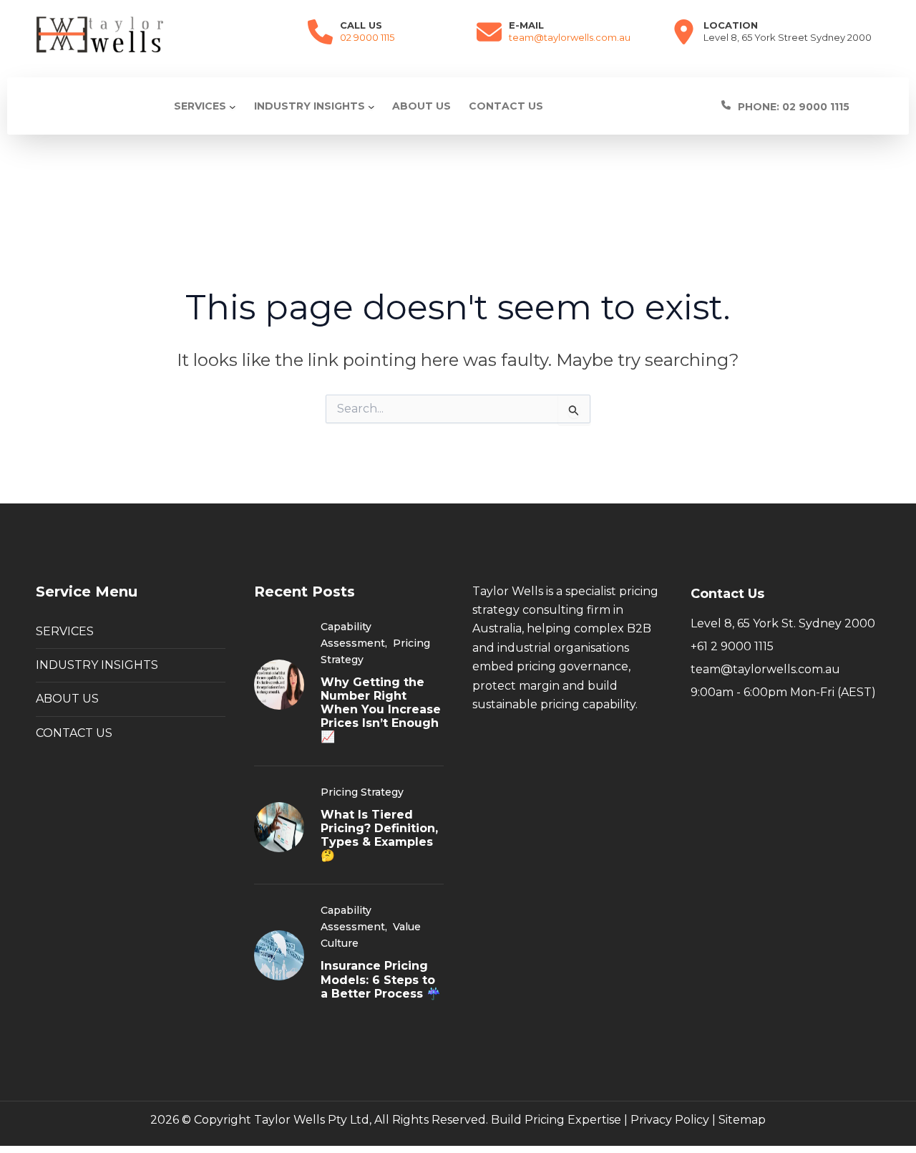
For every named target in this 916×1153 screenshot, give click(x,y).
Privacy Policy (669, 1120)
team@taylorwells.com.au (569, 37)
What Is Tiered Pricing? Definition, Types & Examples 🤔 (379, 835)
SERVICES (65, 631)
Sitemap (742, 1120)
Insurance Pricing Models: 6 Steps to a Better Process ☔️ (381, 979)
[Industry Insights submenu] (371, 106)
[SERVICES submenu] (232, 106)
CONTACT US (74, 733)
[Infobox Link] (799, 106)
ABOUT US (67, 698)
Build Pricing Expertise (556, 1120)
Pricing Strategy (362, 792)
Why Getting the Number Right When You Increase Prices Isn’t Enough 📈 (381, 709)
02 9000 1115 (367, 37)
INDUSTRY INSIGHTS (97, 665)
